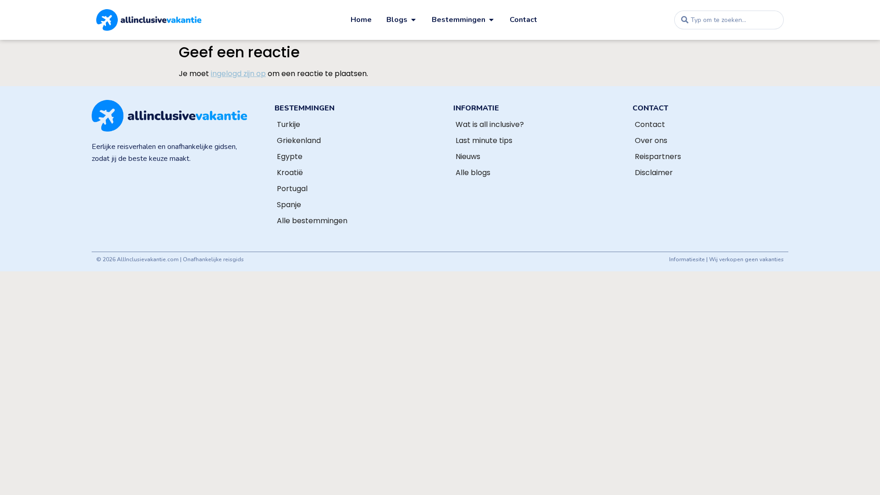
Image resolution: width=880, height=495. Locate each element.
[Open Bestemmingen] (491, 19)
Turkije (288, 124)
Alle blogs (473, 172)
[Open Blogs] (413, 19)
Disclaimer (654, 172)
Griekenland (299, 140)
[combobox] (729, 20)
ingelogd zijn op (238, 73)
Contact (650, 124)
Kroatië (290, 172)
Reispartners (658, 156)
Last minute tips (484, 140)
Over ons (651, 140)
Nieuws (468, 156)
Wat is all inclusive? (490, 124)
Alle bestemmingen (312, 220)
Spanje (289, 204)
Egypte (289, 156)
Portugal (292, 188)
